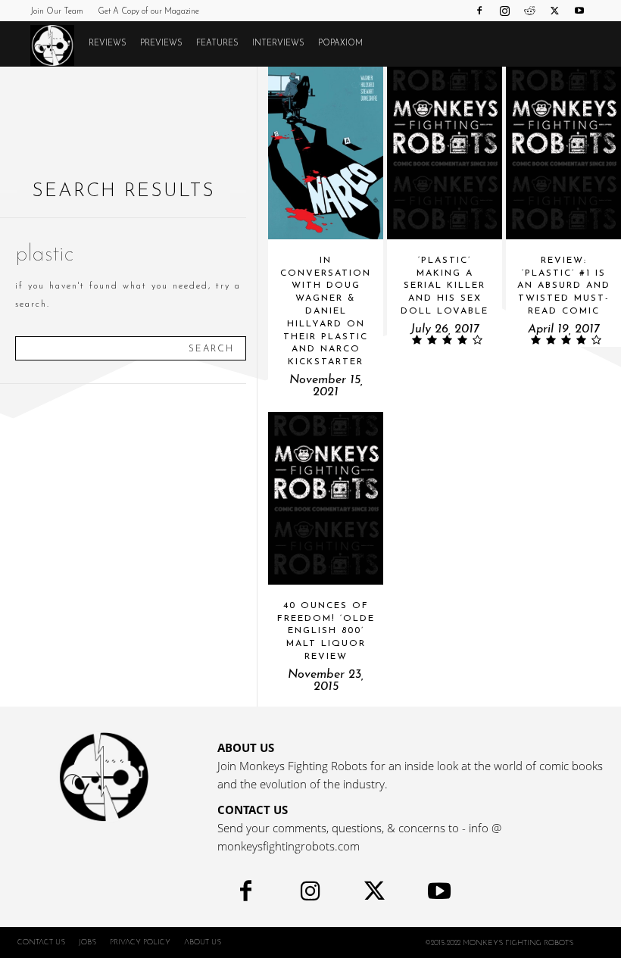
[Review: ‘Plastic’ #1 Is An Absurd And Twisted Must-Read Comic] (563, 153)
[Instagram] (504, 10)
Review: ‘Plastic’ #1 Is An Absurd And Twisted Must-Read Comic (563, 286)
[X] (554, 10)
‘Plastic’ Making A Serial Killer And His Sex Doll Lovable (444, 286)
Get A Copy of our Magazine (148, 12)
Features (217, 43)
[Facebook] (479, 10)
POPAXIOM (340, 43)
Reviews (107, 43)
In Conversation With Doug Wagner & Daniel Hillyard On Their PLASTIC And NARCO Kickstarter (325, 311)
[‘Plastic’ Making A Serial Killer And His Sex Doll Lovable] (444, 153)
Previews (161, 43)
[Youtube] (579, 10)
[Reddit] (529, 10)
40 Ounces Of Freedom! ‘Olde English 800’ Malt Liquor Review (326, 631)
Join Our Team (56, 12)
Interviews (278, 43)
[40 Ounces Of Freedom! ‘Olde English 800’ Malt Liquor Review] (325, 498)
